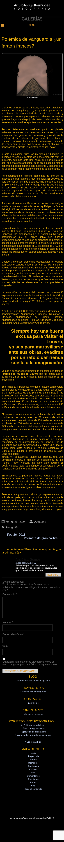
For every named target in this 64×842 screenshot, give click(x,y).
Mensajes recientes (33, 714)
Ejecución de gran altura (34, 731)
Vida (33, 772)
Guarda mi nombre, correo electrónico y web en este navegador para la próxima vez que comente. (29, 663)
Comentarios (33, 776)
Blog (33, 785)
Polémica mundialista (33, 725)
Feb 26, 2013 (14, 534)
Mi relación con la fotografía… (33, 691)
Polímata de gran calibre (43, 538)
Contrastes (33, 766)
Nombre (7, 622)
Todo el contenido (33, 789)
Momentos (33, 763)
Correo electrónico (13, 634)
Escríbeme (33, 703)
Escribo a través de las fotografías (33, 680)
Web (5, 646)
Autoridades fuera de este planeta (34, 735)
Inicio (33, 753)
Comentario (9, 594)
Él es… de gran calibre (34, 728)
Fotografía (12, 527)
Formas (33, 759)
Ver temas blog (34, 742)
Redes (33, 782)
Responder (53, 575)
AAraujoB (40, 521)
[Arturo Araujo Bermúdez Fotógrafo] (32, 19)
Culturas (33, 769)
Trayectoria (33, 756)
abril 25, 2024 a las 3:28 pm (26, 563)
